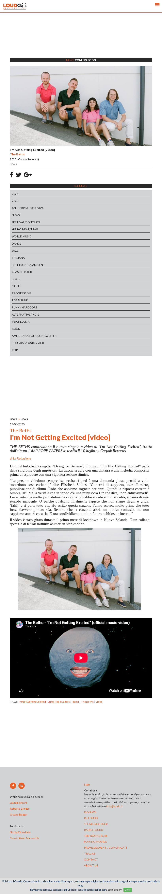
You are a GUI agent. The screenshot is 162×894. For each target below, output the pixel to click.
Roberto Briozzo (20, 808)
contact (91, 859)
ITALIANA (18, 257)
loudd (75, 701)
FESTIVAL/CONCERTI (26, 222)
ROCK (16, 328)
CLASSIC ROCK (22, 272)
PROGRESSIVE (21, 293)
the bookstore (96, 835)
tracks (89, 853)
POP (15, 350)
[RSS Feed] (21, 786)
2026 (15, 193)
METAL (16, 286)
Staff (87, 784)
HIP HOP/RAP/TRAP (25, 229)
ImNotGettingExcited (32, 701)
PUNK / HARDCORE (24, 307)
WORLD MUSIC (22, 236)
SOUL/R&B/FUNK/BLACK (28, 343)
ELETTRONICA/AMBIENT (28, 264)
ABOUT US (91, 865)
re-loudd (91, 818)
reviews (90, 812)
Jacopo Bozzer (18, 814)
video (99, 701)
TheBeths (87, 701)
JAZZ (15, 250)
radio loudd (93, 829)
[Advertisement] (81, 40)
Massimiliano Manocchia (24, 838)
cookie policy (115, 889)
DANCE (16, 243)
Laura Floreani (19, 802)
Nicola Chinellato (20, 832)
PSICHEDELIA (21, 321)
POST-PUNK (20, 300)
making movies (95, 841)
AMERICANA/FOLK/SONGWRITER (34, 335)
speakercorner (96, 824)
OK (126, 889)
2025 (15, 201)
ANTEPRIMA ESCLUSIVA (28, 208)
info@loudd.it (114, 806)
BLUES (16, 279)
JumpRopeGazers (59, 701)
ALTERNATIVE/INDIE (25, 314)
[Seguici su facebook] (13, 786)
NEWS (16, 215)
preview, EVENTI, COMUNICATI (105, 847)
